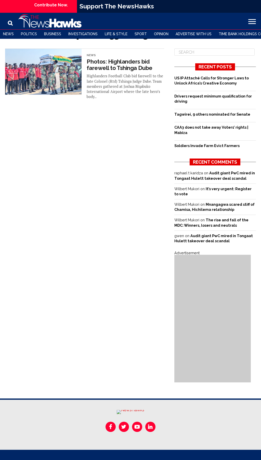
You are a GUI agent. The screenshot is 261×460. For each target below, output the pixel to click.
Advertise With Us (194, 34)
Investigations (83, 34)
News (8, 34)
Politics (29, 34)
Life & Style (116, 34)
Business (52, 34)
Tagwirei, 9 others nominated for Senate (212, 114)
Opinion (161, 34)
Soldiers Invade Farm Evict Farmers (207, 145)
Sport (141, 34)
